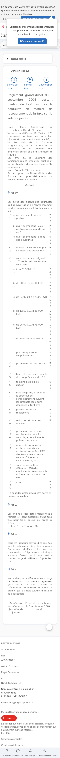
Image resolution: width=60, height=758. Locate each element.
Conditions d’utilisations (12, 745)
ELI (2, 678)
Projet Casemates (10, 672)
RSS (3, 655)
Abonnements (8, 649)
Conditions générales (11, 739)
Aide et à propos (9, 666)
